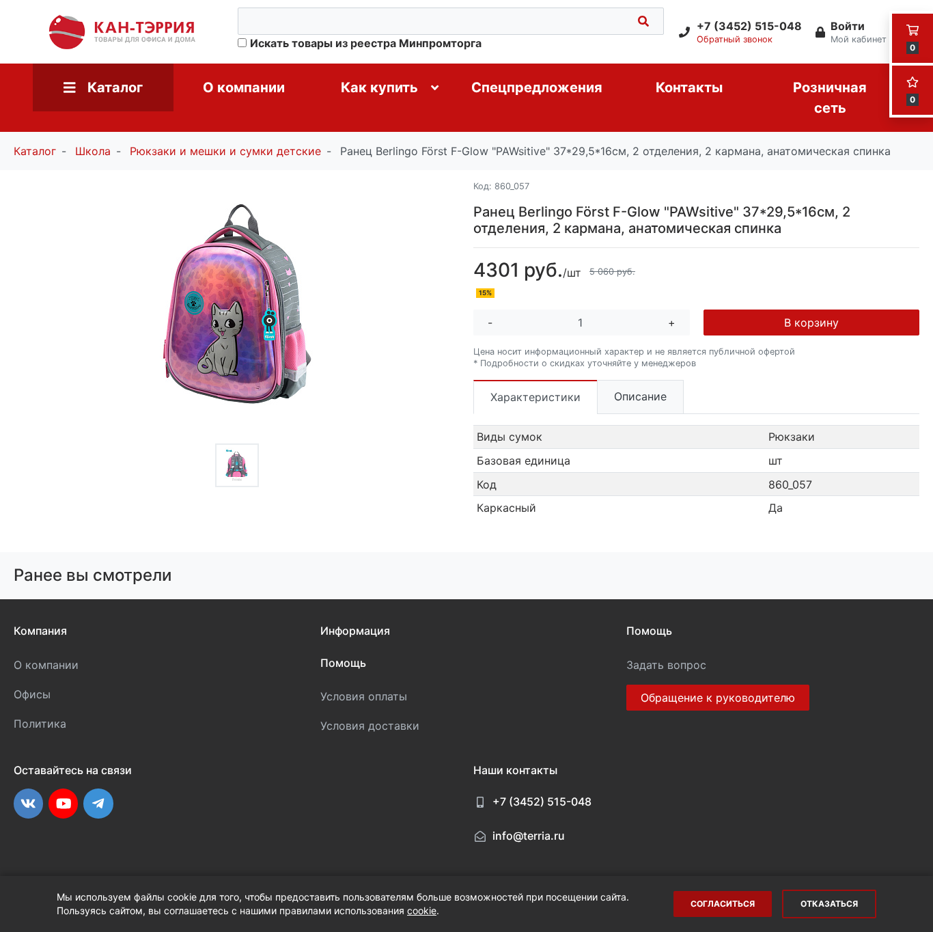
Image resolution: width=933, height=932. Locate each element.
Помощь (343, 663)
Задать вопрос (666, 665)
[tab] (535, 396)
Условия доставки (369, 725)
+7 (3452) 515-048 (541, 801)
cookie (421, 910)
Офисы (32, 694)
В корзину (811, 322)
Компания (40, 631)
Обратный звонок (734, 39)
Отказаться (829, 904)
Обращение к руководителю (718, 697)
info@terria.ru (528, 835)
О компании (46, 665)
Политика (40, 723)
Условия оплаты (363, 696)
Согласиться (723, 904)
